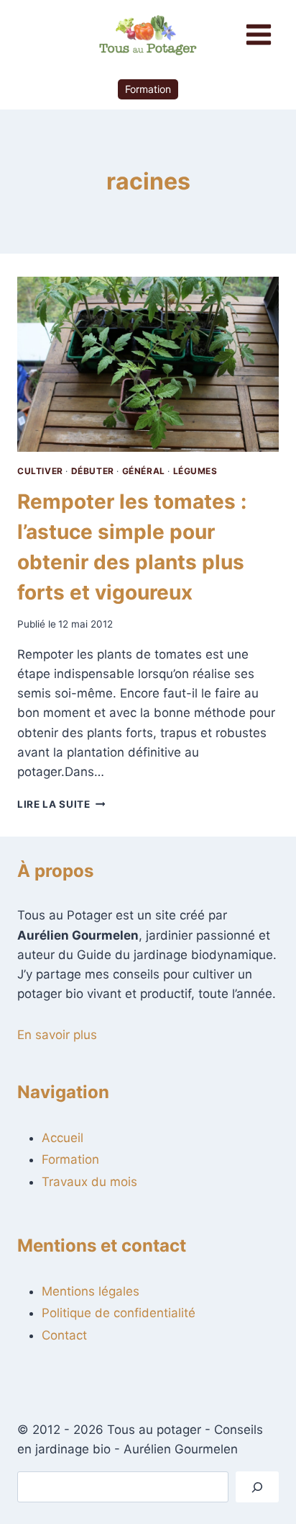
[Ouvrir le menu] (258, 34)
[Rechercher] (257, 1486)
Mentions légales (90, 1291)
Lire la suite (61, 804)
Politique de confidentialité (118, 1313)
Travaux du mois (89, 1182)
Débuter (92, 470)
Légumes (195, 470)
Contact (64, 1335)
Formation (148, 89)
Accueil (62, 1138)
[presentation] (148, 364)
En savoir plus (57, 1035)
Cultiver (40, 470)
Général (143, 470)
